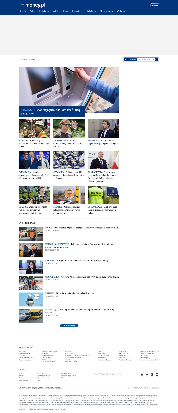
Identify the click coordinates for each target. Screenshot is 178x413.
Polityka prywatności (43, 376)
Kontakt (21, 378)
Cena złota (45, 353)
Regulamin (40, 373)
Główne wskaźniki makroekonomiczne (77, 355)
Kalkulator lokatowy (104, 360)
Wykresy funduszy (47, 355)
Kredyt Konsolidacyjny (49, 361)
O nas (21, 373)
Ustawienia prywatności (44, 378)
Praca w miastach (25, 360)
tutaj (64, 409)
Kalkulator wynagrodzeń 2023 (149, 351)
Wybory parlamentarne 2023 (148, 360)
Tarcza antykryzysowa (26, 358)
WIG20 (100, 351)
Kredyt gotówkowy (71, 361)
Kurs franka (68, 351)
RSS (62, 378)
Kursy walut (23, 351)
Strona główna (23, 59)
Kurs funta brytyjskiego (49, 351)
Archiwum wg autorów (68, 376)
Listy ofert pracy (144, 358)
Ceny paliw (122, 351)
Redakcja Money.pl (125, 360)
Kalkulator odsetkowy (146, 353)
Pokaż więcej (69, 325)
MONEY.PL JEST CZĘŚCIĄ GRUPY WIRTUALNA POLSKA (40, 388)
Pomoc (39, 380)
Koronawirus (46, 358)
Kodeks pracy (102, 358)
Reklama (21, 376)
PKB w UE (122, 355)
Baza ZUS (122, 358)
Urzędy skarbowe (103, 355)
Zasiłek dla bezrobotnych (73, 358)
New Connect (143, 355)
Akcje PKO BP (69, 353)
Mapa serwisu (23, 380)
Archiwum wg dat (66, 373)
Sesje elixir (101, 353)
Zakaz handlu (123, 353)
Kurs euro (22, 355)
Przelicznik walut (24, 353)
